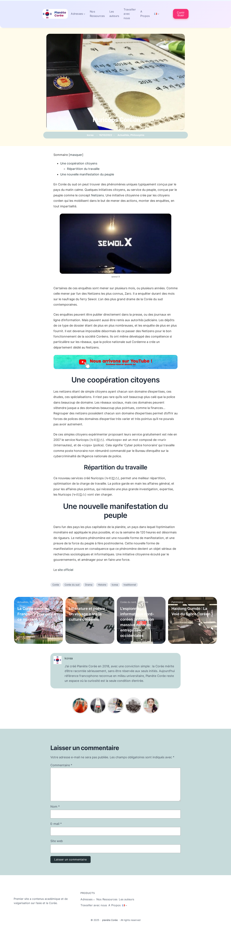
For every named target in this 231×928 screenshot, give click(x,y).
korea (90, 135)
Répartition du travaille (83, 169)
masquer (76, 155)
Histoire (102, 584)
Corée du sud (72, 584)
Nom (55, 806)
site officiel (65, 570)
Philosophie (137, 135)
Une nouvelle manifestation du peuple (87, 174)
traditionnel (130, 584)
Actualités (123, 135)
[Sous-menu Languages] (158, 14)
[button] (181, 14)
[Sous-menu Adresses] (84, 14)
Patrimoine (177, 602)
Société (34, 602)
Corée (55, 584)
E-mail (56, 824)
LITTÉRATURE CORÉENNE (83, 602)
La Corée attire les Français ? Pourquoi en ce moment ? (37, 614)
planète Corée (110, 920)
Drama (88, 584)
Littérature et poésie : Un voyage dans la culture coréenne (88, 614)
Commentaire (61, 765)
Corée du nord (128, 602)
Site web (56, 841)
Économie (142, 602)
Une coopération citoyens (78, 163)
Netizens (97, 195)
